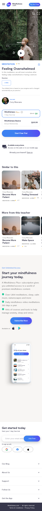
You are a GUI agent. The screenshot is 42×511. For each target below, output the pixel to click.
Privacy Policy (30, 508)
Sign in (30, 152)
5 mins (6, 83)
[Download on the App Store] (13, 329)
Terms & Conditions (16, 508)
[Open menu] (3, 4)
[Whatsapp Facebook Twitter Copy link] (39, 64)
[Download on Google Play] (19, 329)
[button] (7, 449)
